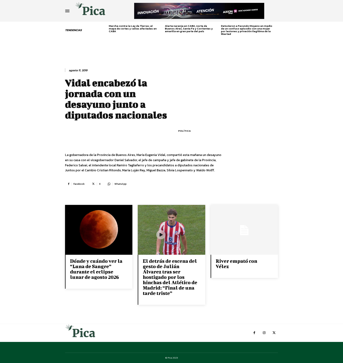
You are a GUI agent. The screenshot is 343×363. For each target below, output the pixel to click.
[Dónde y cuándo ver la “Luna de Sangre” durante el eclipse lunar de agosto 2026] (98, 230)
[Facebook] (254, 333)
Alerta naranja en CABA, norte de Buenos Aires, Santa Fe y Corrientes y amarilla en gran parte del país (189, 28)
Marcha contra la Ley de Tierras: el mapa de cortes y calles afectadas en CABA (133, 28)
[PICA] (90, 10)
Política (184, 131)
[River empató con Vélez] (244, 230)
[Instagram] (264, 333)
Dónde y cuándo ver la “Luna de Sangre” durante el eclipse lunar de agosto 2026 (96, 269)
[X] (274, 333)
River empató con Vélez (236, 263)
